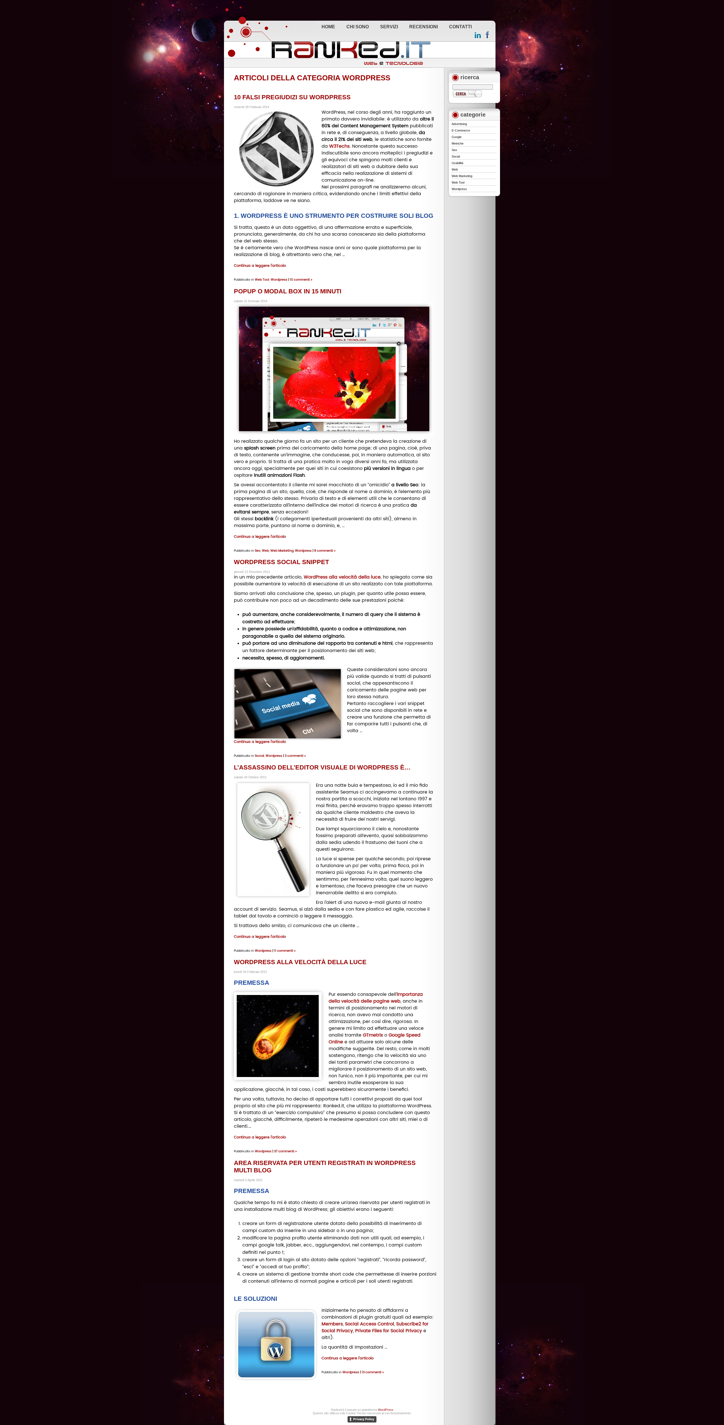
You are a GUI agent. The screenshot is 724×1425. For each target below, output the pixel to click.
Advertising (459, 124)
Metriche (458, 143)
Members (332, 1324)
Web (265, 551)
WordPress (385, 1409)
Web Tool (262, 279)
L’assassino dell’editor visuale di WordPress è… (322, 767)
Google (457, 137)
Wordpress (279, 279)
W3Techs (339, 146)
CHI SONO (357, 26)
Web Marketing (282, 551)
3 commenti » (295, 756)
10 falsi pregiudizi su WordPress (292, 97)
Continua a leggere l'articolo (260, 265)
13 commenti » (373, 1372)
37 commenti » (285, 1151)
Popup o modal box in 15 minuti (287, 291)
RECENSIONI (423, 26)
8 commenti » (324, 551)
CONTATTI (460, 26)
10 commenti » (301, 279)
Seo (257, 551)
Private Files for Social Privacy (388, 1330)
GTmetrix (373, 1035)
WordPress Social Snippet (281, 562)
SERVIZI (389, 26)
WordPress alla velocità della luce (342, 577)
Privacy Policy (363, 1419)
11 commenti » (285, 951)
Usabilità (457, 163)
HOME (328, 26)
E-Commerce (461, 130)
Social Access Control (369, 1324)
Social (259, 756)
